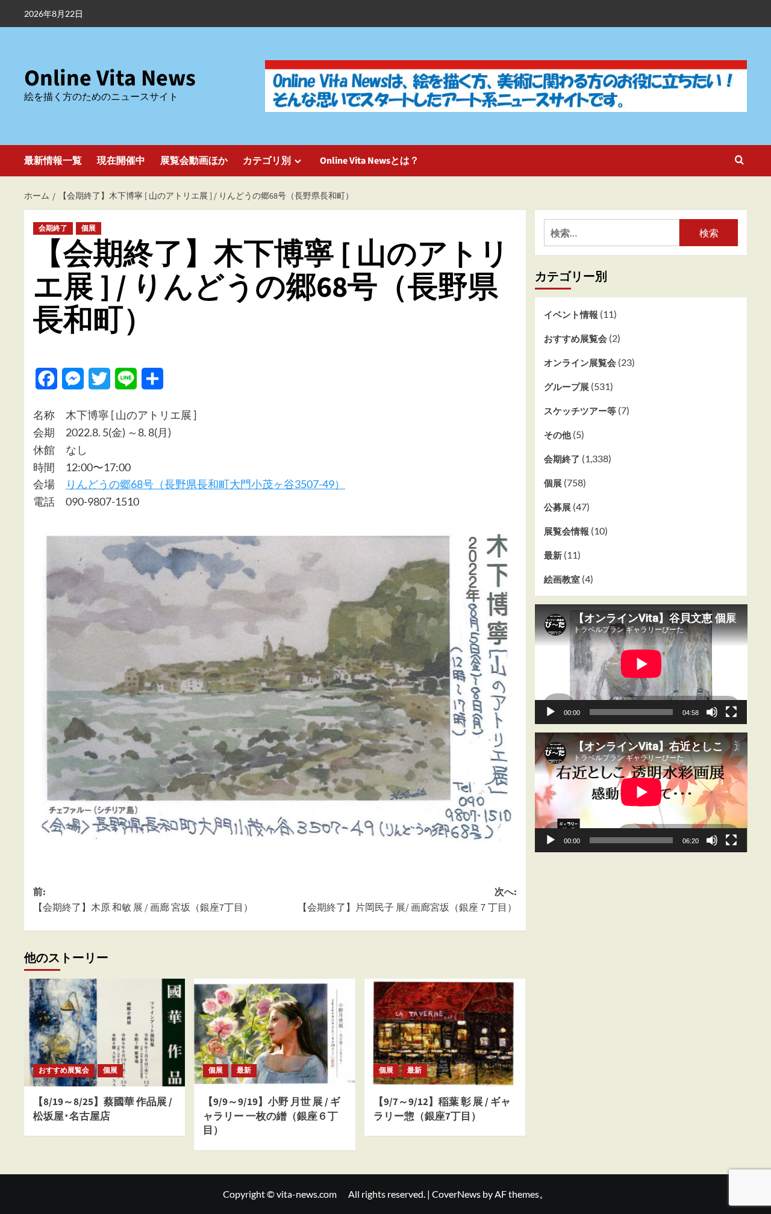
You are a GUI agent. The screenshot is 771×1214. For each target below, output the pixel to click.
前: (143, 899)
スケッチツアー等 (580, 410)
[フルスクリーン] (731, 711)
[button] (739, 161)
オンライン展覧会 (580, 362)
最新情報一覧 (53, 160)
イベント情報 (571, 314)
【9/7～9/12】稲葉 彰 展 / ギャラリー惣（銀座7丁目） (442, 1109)
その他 (557, 434)
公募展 (557, 506)
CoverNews (456, 1194)
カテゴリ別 (267, 160)
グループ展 (566, 386)
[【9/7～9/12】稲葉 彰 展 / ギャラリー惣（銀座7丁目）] (444, 1032)
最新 (244, 1070)
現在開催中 (121, 160)
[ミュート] (712, 711)
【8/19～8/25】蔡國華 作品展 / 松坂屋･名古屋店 (102, 1109)
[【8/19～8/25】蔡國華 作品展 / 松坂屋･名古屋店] (104, 1032)
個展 (88, 228)
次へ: (407, 899)
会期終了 (53, 228)
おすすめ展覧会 (64, 1070)
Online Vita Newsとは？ (369, 160)
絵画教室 (562, 579)
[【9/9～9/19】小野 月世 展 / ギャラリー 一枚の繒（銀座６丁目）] (274, 1032)
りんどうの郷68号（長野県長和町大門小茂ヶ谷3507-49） (205, 484)
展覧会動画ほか (194, 160)
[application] (641, 663)
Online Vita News (110, 78)
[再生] (551, 711)
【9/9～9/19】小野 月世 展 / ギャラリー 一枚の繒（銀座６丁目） (271, 1116)
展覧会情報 (566, 530)
